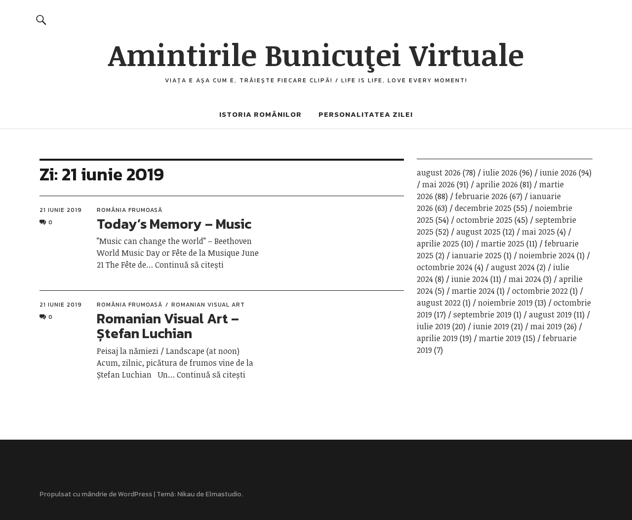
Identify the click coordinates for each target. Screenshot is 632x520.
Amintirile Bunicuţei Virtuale (316, 54)
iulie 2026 (500, 172)
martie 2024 (473, 290)
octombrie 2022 (540, 290)
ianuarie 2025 (477, 255)
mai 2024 (525, 279)
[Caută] (41, 19)
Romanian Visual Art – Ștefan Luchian (168, 326)
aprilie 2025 (438, 243)
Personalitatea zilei (365, 114)
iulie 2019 (433, 326)
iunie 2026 (558, 172)
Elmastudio (223, 494)
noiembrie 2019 (505, 302)
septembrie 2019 (482, 314)
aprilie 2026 (497, 184)
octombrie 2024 (445, 267)
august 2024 (513, 267)
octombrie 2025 (484, 219)
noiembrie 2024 (547, 255)
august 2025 (478, 231)
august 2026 (439, 172)
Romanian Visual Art (208, 304)
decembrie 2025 (483, 208)
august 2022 (439, 302)
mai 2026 (438, 184)
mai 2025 (538, 231)
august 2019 (550, 314)
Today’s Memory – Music (174, 223)
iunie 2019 (491, 326)
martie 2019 (500, 338)
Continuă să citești (189, 264)
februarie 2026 (481, 196)
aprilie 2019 (437, 338)
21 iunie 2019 (61, 210)
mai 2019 (546, 326)
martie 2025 (502, 243)
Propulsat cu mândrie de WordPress (96, 494)
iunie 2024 (469, 279)
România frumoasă (129, 210)
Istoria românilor (260, 114)
